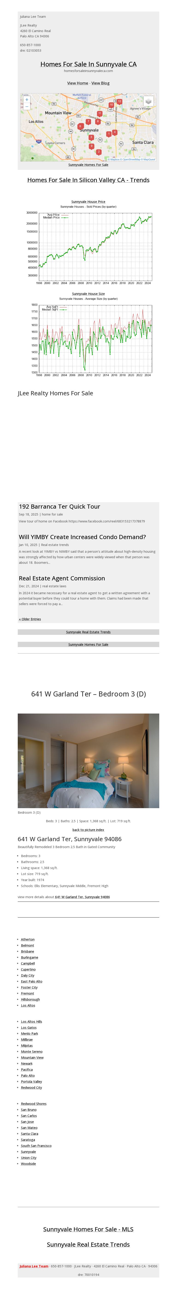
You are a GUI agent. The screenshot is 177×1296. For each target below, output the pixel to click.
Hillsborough (30, 999)
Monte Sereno (32, 1051)
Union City (28, 1157)
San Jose (27, 1121)
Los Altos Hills (31, 1021)
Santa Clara (29, 1133)
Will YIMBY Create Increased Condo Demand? (82, 537)
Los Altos (28, 1005)
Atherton (28, 939)
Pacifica (27, 1069)
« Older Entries (30, 619)
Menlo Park (29, 1033)
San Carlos (29, 1115)
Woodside (28, 1163)
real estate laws (54, 586)
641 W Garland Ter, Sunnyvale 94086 (82, 897)
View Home (77, 83)
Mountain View (32, 1057)
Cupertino (28, 969)
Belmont (27, 945)
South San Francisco (36, 1145)
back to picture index (88, 830)
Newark (26, 1063)
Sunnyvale (28, 1151)
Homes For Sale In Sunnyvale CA (88, 64)
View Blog (100, 83)
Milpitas (27, 1045)
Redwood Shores (34, 1103)
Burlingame (29, 957)
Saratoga (28, 1139)
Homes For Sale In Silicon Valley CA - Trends (88, 180)
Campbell (28, 963)
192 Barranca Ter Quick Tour (59, 506)
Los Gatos (29, 1027)
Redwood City (31, 1087)
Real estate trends (55, 545)
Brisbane (27, 951)
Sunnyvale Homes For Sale (88, 164)
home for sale (52, 514)
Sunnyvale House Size (88, 293)
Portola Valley (31, 1081)
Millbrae (27, 1039)
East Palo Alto (31, 981)
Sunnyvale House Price (88, 201)
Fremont (27, 993)
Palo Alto (28, 1075)
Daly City (27, 975)
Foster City (29, 987)
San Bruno (29, 1109)
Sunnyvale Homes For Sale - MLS (88, 1229)
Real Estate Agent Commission (62, 578)
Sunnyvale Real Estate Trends (88, 632)
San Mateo (29, 1127)
